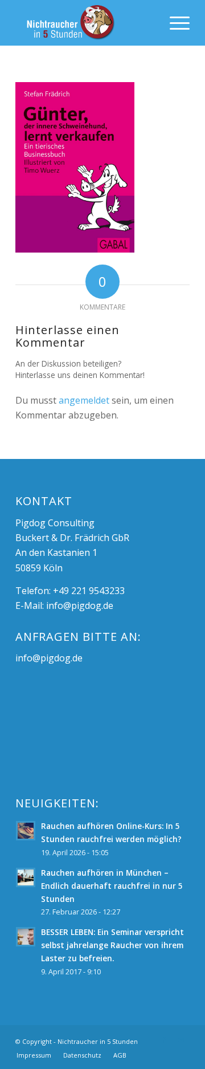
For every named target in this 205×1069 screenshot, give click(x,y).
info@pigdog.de (79, 605)
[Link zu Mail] (181, 1039)
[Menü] (174, 23)
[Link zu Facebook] (164, 1039)
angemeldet (84, 400)
